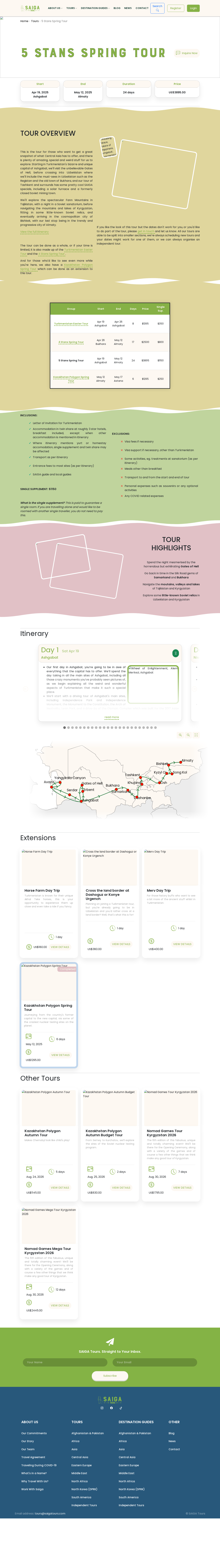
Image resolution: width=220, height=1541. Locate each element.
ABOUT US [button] (54, 8)
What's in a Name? (34, 1473)
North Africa (80, 1481)
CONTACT (142, 8)
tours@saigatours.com (50, 1514)
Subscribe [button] (110, 1376)
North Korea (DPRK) (84, 1489)
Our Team (28, 1449)
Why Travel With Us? (34, 1481)
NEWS (128, 8)
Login (193, 8)
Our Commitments (34, 1433)
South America (81, 1497)
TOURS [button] (70, 8)
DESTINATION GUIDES (136, 1422)
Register (175, 8)
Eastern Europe (82, 1465)
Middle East (79, 1473)
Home (24, 21)
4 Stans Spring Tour (51, 254)
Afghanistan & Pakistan (88, 1433)
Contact (174, 1449)
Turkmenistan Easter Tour (71, 323)
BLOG (117, 8)
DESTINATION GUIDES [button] (94, 8)
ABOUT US (29, 1422)
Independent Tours (84, 1505)
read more (111, 717)
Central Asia (80, 1457)
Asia (74, 1449)
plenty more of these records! (150, 717)
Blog (171, 1433)
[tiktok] (121, 1408)
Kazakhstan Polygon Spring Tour (71, 379)
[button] (187, 53)
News (172, 1441)
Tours (35, 21)
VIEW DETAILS (60, 947)
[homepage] (30, 8)
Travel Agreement (33, 1457)
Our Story (27, 1441)
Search (157, 6)
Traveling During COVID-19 (39, 1465)
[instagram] (102, 1408)
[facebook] (111, 1408)
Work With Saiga (32, 1489)
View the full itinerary (34, 232)
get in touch (146, 231)
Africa (75, 1441)
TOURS (77, 1422)
